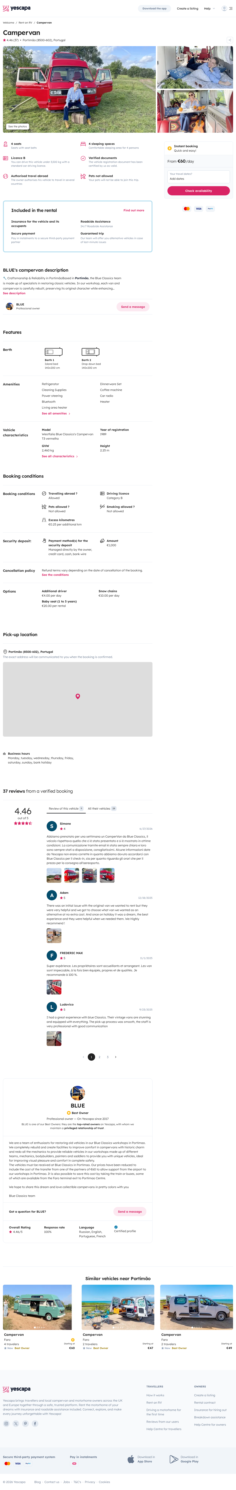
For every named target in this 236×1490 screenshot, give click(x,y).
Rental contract (205, 1402)
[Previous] (7, 1307)
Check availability (198, 190)
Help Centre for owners (210, 1424)
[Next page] (115, 1057)
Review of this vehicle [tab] (65, 808)
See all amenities (55, 413)
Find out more (134, 210)
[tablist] (99, 809)
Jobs (66, 1482)
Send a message (133, 307)
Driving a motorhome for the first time (163, 1412)
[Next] (71, 1307)
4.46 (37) (13, 40)
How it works (155, 1395)
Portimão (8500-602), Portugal (44, 40)
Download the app (154, 8)
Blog (37, 1482)
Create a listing (187, 8)
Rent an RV (154, 1402)
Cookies (104, 1482)
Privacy (90, 1482)
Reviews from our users (162, 1421)
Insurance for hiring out (210, 1410)
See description (14, 293)
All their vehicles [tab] (101, 808)
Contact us (51, 1482)
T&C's (77, 1482)
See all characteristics (58, 456)
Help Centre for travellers (163, 1429)
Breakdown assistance (209, 1417)
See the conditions (55, 575)
